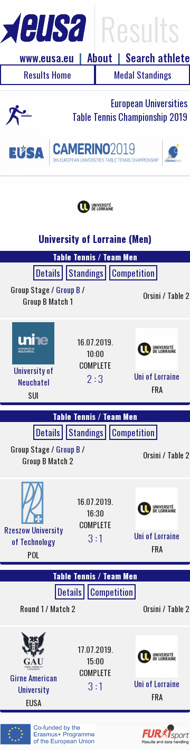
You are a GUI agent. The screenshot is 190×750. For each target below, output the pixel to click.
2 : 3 (95, 378)
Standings (86, 272)
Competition (133, 272)
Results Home (47, 74)
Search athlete (158, 57)
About (99, 57)
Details (48, 272)
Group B (69, 289)
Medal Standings (143, 74)
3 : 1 (95, 537)
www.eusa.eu (47, 57)
